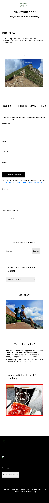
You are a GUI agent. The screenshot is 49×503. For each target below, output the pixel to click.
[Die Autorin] (24, 315)
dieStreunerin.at (25, 12)
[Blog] (9, 457)
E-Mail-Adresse (7, 152)
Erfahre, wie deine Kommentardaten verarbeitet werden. (22, 182)
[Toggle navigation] (3, 23)
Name (4, 141)
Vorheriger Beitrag (9, 219)
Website (5, 162)
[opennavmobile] (46, 23)
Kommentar (6, 124)
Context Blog (31, 492)
